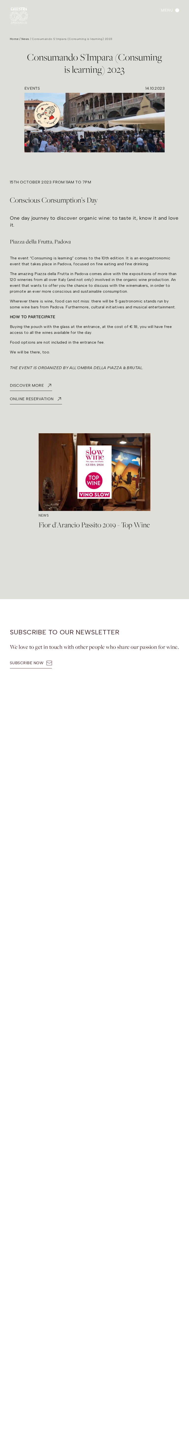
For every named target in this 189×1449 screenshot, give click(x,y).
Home (14, 39)
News (25, 39)
